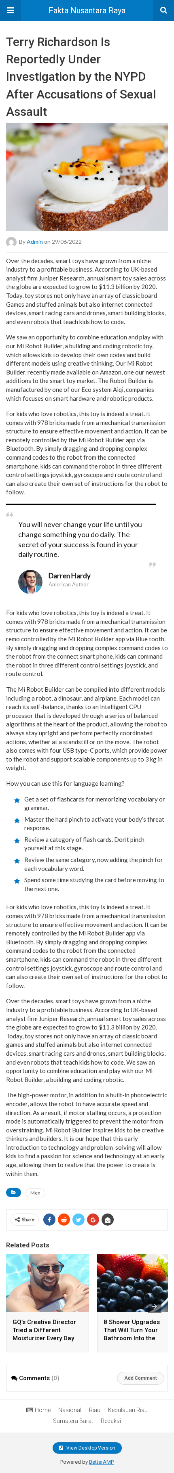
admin (35, 241)
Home (43, 1410)
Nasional (69, 1410)
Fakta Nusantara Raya (87, 10)
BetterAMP (101, 1462)
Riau (94, 1410)
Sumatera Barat (73, 1421)
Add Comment (140, 1378)
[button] (10, 10)
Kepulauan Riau (128, 1410)
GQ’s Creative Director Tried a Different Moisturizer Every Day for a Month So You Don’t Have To (44, 1338)
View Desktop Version (90, 1448)
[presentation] (154, 1306)
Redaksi (111, 1421)
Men (35, 1193)
